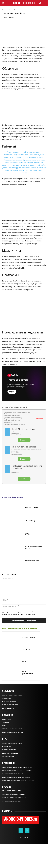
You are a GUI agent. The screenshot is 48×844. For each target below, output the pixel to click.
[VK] (15, 490)
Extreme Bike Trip (8, 708)
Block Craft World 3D (10, 705)
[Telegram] (9, 490)
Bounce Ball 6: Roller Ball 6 (12, 695)
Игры (11, 10)
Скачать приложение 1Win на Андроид (16, 777)
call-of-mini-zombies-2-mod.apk (24, 447)
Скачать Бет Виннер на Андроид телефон (17, 770)
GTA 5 (27, 534)
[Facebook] (4, 490)
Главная (5, 10)
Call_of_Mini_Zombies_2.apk (23, 429)
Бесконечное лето (32, 561)
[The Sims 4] (14, 521)
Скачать (23, 440)
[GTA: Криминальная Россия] (14, 548)
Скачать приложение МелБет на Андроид (17, 767)
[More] (20, 490)
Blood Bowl (6, 698)
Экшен (16, 10)
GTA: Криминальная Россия (33, 547)
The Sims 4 (30, 521)
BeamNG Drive (31, 508)
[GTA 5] (14, 534)
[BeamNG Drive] (14, 508)
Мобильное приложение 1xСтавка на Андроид (18, 780)
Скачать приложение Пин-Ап (12, 732)
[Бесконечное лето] (14, 561)
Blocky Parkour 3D (9, 701)
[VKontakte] (27, 830)
